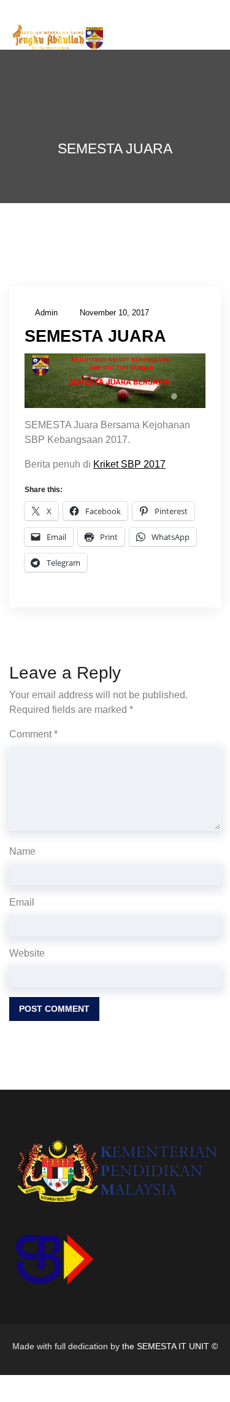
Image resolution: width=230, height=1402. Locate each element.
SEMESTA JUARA (95, 336)
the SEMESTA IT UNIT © (170, 1346)
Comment (33, 734)
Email (21, 902)
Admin (46, 312)
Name (22, 851)
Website (27, 953)
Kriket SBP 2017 (129, 464)
